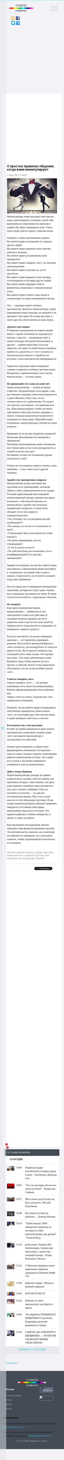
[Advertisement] (32, 58)
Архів (8, 1408)
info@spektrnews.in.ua (39, 1435)
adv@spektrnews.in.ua (13, 1427)
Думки (9, 1404)
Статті (8, 1399)
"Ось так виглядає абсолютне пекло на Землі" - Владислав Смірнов (40, 1189)
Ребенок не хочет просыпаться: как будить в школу (39, 1304)
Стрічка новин (13, 1395)
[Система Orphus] (46, 1389)
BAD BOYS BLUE (35, 1293)
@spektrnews (11, 1363)
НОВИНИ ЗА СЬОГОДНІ (32, 1349)
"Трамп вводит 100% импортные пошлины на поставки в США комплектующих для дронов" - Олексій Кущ (40, 1230)
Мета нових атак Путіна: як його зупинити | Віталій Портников (39, 1203)
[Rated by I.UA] (46, 1398)
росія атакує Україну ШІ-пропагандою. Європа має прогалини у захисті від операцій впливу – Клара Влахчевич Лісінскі (39, 1251)
